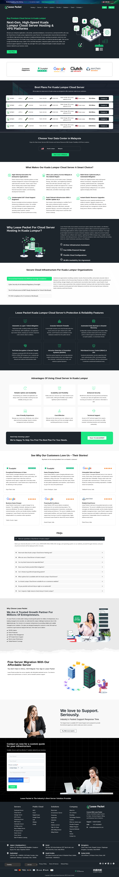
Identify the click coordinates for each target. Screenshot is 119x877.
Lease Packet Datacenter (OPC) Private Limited (63, 875)
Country (9, 864)
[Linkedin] (108, 863)
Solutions (65, 7)
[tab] (29, 279)
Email (45, 7)
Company (79, 7)
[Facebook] (100, 863)
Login (104, 7)
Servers (39, 7)
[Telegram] (113, 863)
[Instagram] (103, 863)
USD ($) (107, 2)
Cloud (72, 7)
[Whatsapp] (111, 863)
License (52, 7)
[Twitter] (105, 863)
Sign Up (111, 7)
